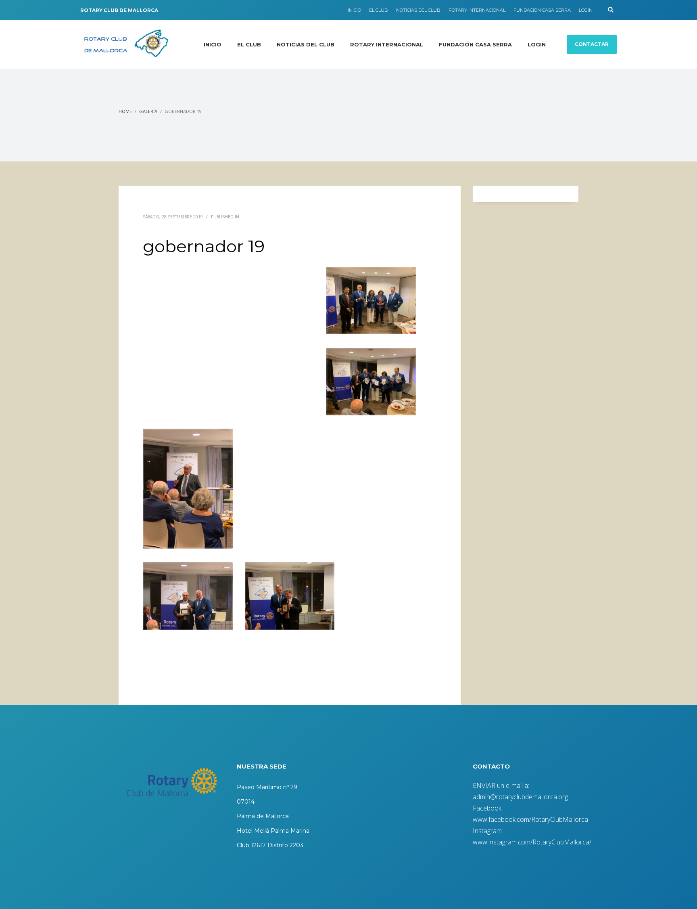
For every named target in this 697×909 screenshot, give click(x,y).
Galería (148, 111)
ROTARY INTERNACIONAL (477, 10)
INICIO (354, 10)
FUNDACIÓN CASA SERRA (542, 10)
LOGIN (586, 10)
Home (125, 111)
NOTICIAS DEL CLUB (418, 10)
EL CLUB (378, 10)
